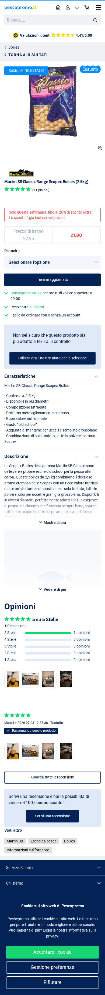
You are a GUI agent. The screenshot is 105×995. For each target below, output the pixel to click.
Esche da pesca (44, 841)
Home (58, 8)
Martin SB (15, 841)
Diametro (12, 250)
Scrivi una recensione (52, 816)
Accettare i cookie (52, 952)
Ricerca (95, 19)
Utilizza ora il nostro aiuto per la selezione (52, 358)
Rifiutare (53, 982)
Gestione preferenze (52, 967)
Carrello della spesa (87, 8)
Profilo (67, 8)
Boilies (13, 47)
